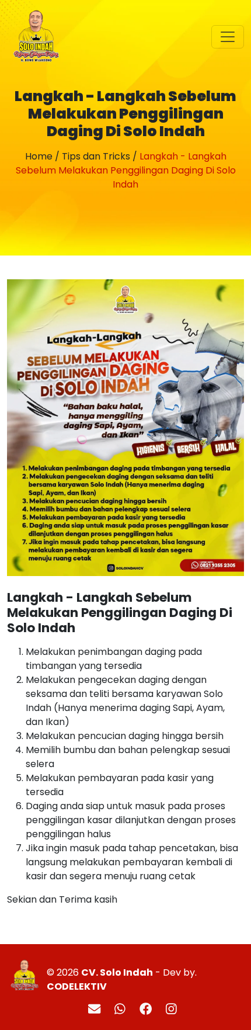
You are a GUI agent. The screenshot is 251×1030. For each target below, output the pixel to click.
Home (39, 156)
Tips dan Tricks (96, 156)
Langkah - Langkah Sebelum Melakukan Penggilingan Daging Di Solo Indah (126, 170)
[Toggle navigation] (227, 36)
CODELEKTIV (77, 986)
